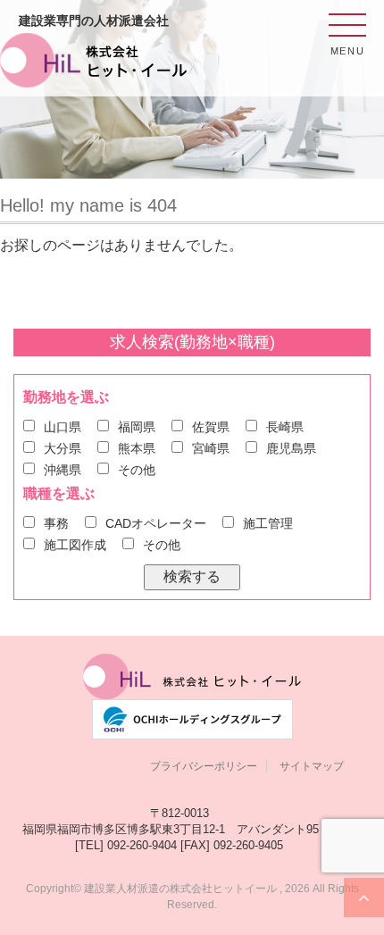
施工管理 (268, 523)
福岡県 (136, 427)
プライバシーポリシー (203, 766)
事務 (56, 523)
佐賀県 (211, 427)
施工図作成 (75, 545)
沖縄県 (62, 470)
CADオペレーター (155, 523)
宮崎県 (211, 448)
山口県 (62, 427)
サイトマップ (312, 766)
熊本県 (136, 448)
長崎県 (285, 427)
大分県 (62, 448)
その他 (136, 470)
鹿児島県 (291, 448)
